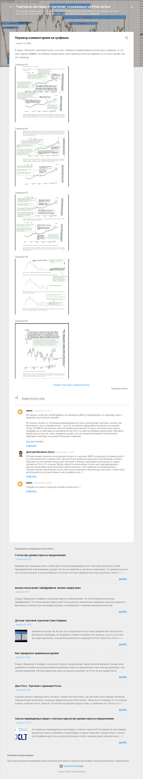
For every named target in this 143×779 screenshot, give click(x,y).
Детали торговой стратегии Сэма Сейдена (40, 620)
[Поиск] (132, 7)
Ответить (31, 446)
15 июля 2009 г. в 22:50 (65, 452)
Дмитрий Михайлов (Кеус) (40, 452)
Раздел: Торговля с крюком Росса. (71, 385)
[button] (126, 38)
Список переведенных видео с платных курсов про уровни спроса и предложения (64, 718)
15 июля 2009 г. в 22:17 (43, 411)
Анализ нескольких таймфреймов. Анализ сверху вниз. (48, 587)
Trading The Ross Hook (33, 398)
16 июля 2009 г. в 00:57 (43, 483)
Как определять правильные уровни (37, 653)
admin (29, 410)
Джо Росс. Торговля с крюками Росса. (38, 685)
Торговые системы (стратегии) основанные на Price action (63, 7)
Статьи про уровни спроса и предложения (40, 555)
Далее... (123, 579)
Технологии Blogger (73, 766)
